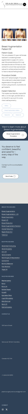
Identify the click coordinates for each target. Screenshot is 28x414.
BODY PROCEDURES (8, 241)
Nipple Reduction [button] (7, 232)
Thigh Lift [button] (4, 269)
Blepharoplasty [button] (6, 280)
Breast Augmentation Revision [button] (11, 226)
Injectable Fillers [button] (7, 295)
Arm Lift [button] (4, 252)
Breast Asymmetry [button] (7, 217)
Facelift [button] (4, 292)
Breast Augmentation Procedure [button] (13, 135)
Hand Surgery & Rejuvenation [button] (11, 257)
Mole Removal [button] (6, 301)
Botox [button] (3, 283)
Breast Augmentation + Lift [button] (10, 214)
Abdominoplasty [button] (7, 249)
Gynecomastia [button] (6, 255)
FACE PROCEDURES (8, 276)
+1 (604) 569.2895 (7, 375)
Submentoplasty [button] (7, 307)
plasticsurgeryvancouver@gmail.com (14, 391)
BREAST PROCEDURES (8, 207)
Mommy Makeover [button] (7, 263)
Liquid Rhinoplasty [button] (7, 298)
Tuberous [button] (5, 235)
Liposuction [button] (5, 260)
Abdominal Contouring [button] (9, 246)
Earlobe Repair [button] (6, 289)
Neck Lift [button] (4, 304)
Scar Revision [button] (6, 266)
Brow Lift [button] (4, 286)
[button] (24, 4)
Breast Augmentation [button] (8, 211)
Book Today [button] (9, 176)
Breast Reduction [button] (7, 223)
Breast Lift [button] (5, 220)
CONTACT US (6, 314)
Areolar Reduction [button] (7, 229)
